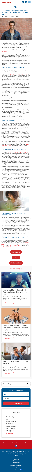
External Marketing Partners (16, 465)
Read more (8, 303)
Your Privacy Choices (14, 469)
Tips (7, 419)
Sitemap (27, 443)
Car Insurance (9, 416)
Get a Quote (16, 252)
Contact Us (10, 443)
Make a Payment (19, 443)
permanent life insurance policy (18, 74)
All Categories (9, 433)
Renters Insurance (11, 426)
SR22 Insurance (10, 430)
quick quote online (6, 246)
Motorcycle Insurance (11, 428)
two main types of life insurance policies (17, 152)
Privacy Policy (16, 459)
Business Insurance (11, 421)
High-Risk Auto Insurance (13, 432)
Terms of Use (16, 460)
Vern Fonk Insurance (15, 245)
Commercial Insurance (12, 425)
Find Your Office (16, 263)
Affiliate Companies (16, 462)
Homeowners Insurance (12, 418)
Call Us (16, 257)
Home (4, 443)
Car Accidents (9, 423)
